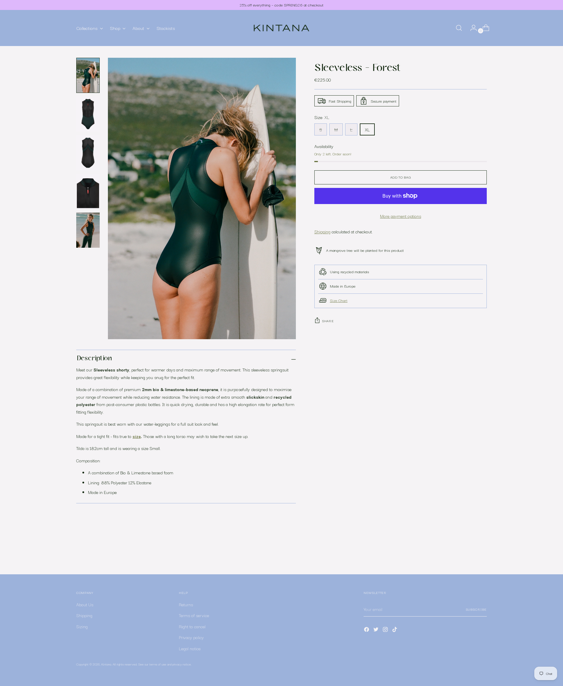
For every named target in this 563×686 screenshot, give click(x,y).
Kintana (106, 664)
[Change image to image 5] (88, 230)
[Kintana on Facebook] (367, 630)
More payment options (400, 215)
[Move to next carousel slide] (482, 554)
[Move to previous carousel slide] (468, 554)
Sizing (82, 626)
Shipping (322, 231)
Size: (321, 117)
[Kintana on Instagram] (385, 630)
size (137, 436)
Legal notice (190, 648)
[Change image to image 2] (88, 114)
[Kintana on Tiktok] (395, 630)
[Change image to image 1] (88, 75)
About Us (84, 604)
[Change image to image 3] (88, 152)
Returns (186, 604)
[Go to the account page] (471, 28)
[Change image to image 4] (88, 191)
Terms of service (194, 615)
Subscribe (476, 609)
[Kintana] (281, 28)
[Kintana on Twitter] (376, 630)
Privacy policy (191, 637)
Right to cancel (192, 626)
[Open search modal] (459, 28)
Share (328, 320)
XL (367, 129)
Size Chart (338, 300)
